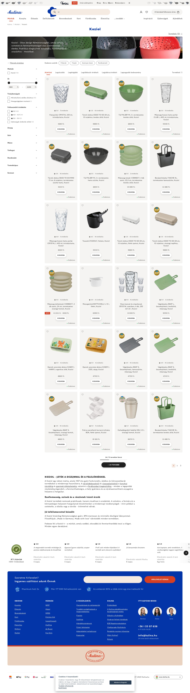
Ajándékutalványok (84, 623)
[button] (113, 73)
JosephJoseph (51, 621)
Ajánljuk (48, 72)
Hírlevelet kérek (160, 579)
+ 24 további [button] (113, 465)
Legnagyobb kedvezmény (131, 72)
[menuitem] (11, 19)
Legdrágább (73, 72)
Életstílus (18, 625)
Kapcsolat (80, 635)
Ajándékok (177, 19)
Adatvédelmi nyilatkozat (86, 631)
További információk (66, 686)
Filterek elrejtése (17, 63)
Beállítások (63, 688)
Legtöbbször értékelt (89, 72)
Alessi (48, 609)
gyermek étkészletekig (66, 486)
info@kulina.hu (147, 635)
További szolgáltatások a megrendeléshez (86, 610)
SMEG (48, 613)
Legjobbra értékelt (109, 72)
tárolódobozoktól (91, 484)
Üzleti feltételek (83, 627)
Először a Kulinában (115, 615)
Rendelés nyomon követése (118, 631)
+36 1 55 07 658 (147, 626)
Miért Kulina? (112, 635)
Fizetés (79, 615)
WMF (48, 605)
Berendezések (20, 613)
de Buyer (49, 629)
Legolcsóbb (60, 72)
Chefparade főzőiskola (116, 627)
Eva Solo (49, 633)
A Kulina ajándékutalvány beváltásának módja (117, 610)
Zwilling (49, 625)
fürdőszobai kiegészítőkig (99, 486)
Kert (16, 617)
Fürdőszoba (19, 621)
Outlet (17, 633)
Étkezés (18, 609)
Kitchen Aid (50, 617)
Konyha (18, 605)
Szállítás (79, 619)
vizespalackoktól (110, 484)
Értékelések (112, 605)
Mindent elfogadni (120, 682)
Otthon (18, 629)
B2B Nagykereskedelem (116, 623)
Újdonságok (162, 19)
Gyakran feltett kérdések (117, 619)
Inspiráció (148, 19)
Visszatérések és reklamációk (88, 605)
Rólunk (110, 639)
